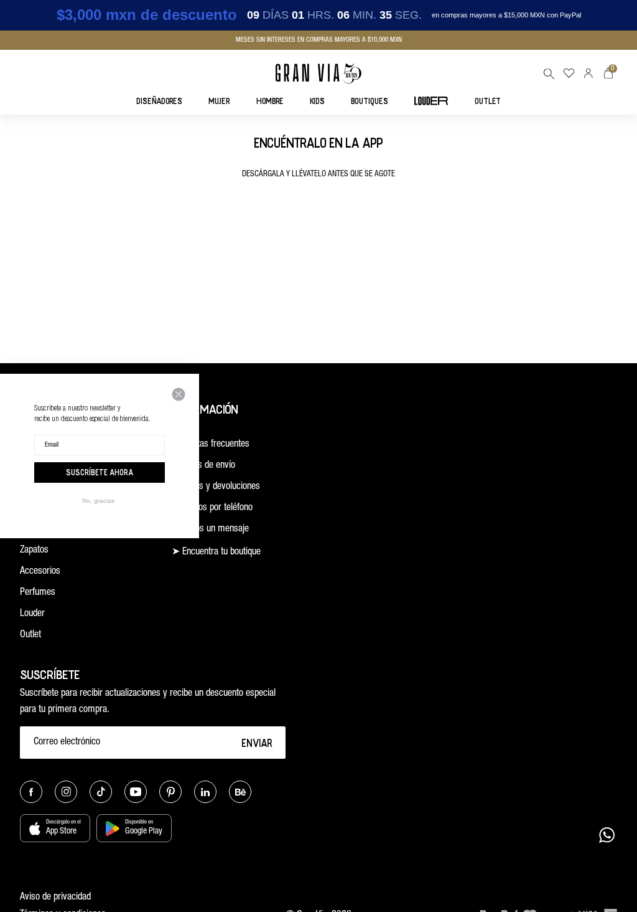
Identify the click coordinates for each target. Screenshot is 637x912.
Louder (32, 614)
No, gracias (98, 500)
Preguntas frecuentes (210, 445)
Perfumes (37, 593)
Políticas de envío (203, 466)
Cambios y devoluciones (216, 487)
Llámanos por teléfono (212, 508)
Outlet (30, 635)
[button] (548, 73)
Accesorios (40, 572)
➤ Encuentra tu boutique (216, 553)
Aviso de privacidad (55, 898)
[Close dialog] (178, 394)
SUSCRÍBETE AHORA (99, 472)
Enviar (257, 742)
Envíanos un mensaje (210, 529)
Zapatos (34, 551)
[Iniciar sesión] (588, 73)
